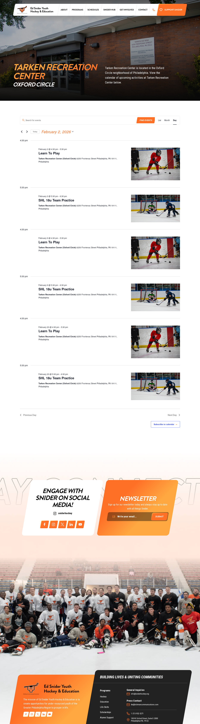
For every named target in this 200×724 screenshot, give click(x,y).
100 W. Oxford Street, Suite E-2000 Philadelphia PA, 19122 (144, 719)
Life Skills (104, 707)
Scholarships (105, 712)
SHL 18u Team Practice (56, 200)
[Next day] (27, 131)
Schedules (93, 9)
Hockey (103, 696)
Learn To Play (49, 153)
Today (35, 131)
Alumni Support (107, 717)
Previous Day (29, 415)
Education (104, 701)
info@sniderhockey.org (140, 694)
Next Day (172, 415)
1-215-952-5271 (137, 713)
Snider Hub (109, 9)
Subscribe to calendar (164, 424)
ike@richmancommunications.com (144, 704)
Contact (142, 9)
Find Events (145, 120)
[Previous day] (21, 131)
